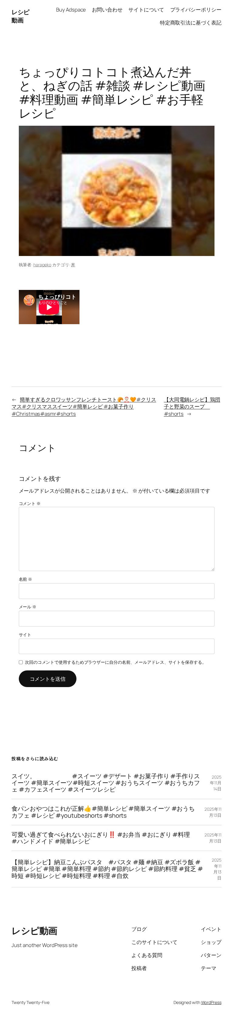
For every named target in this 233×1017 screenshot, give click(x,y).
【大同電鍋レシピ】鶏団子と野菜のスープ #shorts (192, 406)
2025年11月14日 (215, 783)
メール (28, 607)
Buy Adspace (71, 9)
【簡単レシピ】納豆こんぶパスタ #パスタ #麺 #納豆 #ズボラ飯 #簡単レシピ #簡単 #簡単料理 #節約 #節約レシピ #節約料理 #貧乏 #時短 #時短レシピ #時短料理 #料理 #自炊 (107, 869)
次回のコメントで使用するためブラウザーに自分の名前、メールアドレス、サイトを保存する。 (115, 662)
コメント (30, 503)
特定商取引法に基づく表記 (190, 22)
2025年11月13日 (212, 812)
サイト (25, 634)
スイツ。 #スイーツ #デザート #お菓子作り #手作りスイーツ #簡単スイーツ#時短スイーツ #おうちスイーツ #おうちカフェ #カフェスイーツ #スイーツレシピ (106, 783)
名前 (25, 579)
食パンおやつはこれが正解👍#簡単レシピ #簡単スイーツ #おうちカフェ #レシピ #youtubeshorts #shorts (103, 812)
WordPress (211, 1002)
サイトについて (146, 9)
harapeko (42, 265)
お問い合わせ (107, 9)
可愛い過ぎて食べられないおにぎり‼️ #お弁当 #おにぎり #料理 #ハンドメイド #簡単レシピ (101, 838)
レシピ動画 (20, 16)
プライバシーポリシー (195, 9)
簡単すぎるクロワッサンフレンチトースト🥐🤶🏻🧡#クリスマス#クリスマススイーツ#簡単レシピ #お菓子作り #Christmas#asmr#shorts (84, 406)
